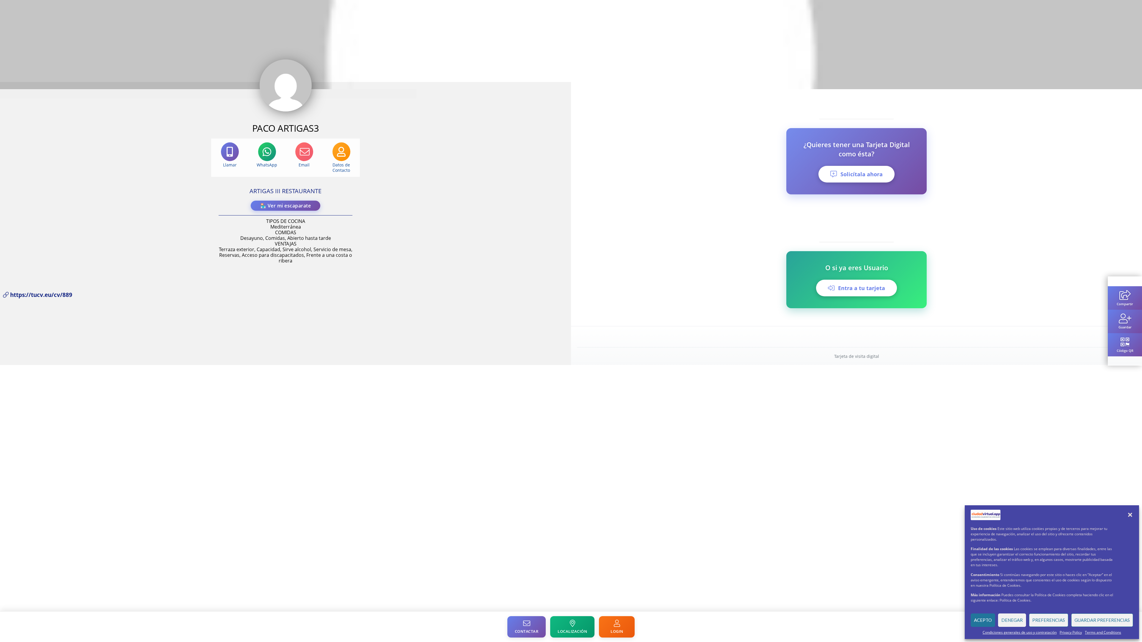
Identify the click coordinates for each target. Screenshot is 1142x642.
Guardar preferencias (1102, 620)
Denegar (1012, 620)
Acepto (983, 620)
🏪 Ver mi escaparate (285, 205)
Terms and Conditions (1103, 632)
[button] (1130, 515)
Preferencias (1048, 620)
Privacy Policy (1071, 632)
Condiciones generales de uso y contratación (1020, 632)
